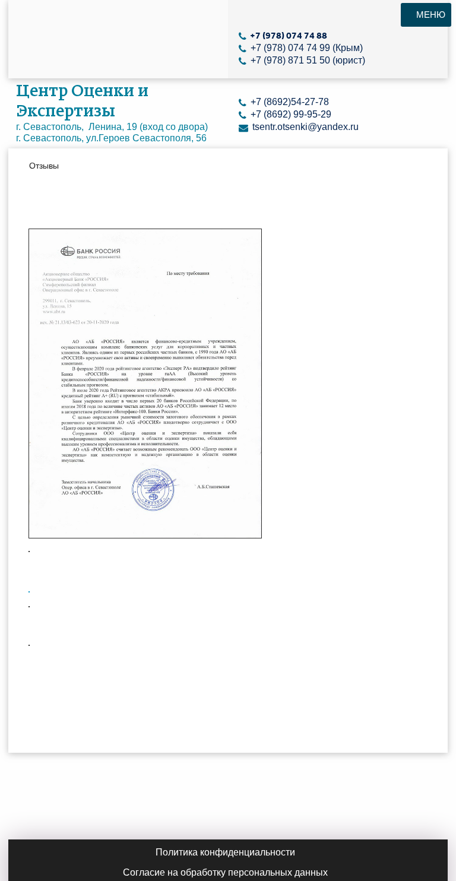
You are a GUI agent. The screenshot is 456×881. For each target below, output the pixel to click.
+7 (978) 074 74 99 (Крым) (305, 48)
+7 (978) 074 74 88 (287, 35)
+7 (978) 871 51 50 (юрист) (306, 60)
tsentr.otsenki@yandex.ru (304, 127)
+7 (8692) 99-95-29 (289, 114)
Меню (429, 14)
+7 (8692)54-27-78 (288, 102)
